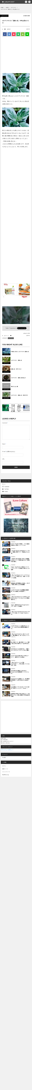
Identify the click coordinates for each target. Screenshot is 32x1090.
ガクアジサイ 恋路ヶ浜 (16, 360)
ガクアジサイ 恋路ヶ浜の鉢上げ (18, 377)
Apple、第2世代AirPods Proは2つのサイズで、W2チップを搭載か (20, 605)
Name (3, 444)
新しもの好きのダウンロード (7, 741)
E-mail (3, 451)
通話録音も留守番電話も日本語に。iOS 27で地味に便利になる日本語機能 (20, 584)
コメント (7, 335)
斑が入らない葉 (14, 386)
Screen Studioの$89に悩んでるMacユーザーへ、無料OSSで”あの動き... (20, 656)
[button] (26, 2)
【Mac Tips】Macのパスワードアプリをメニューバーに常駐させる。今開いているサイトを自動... (20, 576)
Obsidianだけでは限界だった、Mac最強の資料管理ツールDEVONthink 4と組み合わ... (20, 680)
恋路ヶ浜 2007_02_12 (16, 369)
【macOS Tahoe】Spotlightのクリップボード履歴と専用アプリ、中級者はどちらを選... (20, 552)
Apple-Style (3, 738)
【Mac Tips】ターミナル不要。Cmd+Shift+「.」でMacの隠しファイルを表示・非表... (20, 664)
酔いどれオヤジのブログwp (8, 3)
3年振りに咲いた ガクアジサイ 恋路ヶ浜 (20, 351)
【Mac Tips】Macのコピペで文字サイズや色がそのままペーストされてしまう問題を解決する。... (20, 598)
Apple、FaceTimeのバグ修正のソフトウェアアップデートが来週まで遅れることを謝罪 (20, 568)
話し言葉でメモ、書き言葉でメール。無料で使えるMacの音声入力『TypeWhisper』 (20, 643)
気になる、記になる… (5, 742)
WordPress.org (5, 774)
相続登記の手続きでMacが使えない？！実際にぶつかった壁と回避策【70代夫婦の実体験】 (20, 695)
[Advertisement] (16, 56)
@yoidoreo (12, 328)
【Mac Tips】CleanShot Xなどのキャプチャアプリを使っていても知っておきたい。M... (20, 613)
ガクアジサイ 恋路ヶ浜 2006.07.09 (19, 395)
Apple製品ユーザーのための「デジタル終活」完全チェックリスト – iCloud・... (20, 687)
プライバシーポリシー (7, 750)
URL (3, 459)
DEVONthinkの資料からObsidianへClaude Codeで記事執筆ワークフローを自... (20, 672)
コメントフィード (6, 771)
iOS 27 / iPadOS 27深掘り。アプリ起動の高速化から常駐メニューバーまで (20, 544)
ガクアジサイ (4, 15)
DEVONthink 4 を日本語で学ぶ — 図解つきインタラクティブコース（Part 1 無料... (20, 649)
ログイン (4, 765)
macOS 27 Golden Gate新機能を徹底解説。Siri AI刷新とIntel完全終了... (20, 590)
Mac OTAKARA (4, 739)
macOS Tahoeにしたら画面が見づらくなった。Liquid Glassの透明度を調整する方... (20, 627)
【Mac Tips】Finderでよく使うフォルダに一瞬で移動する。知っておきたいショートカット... (20, 635)
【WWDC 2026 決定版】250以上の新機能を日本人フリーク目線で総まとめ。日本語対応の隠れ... (20, 560)
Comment (4, 423)
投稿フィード (5, 768)
